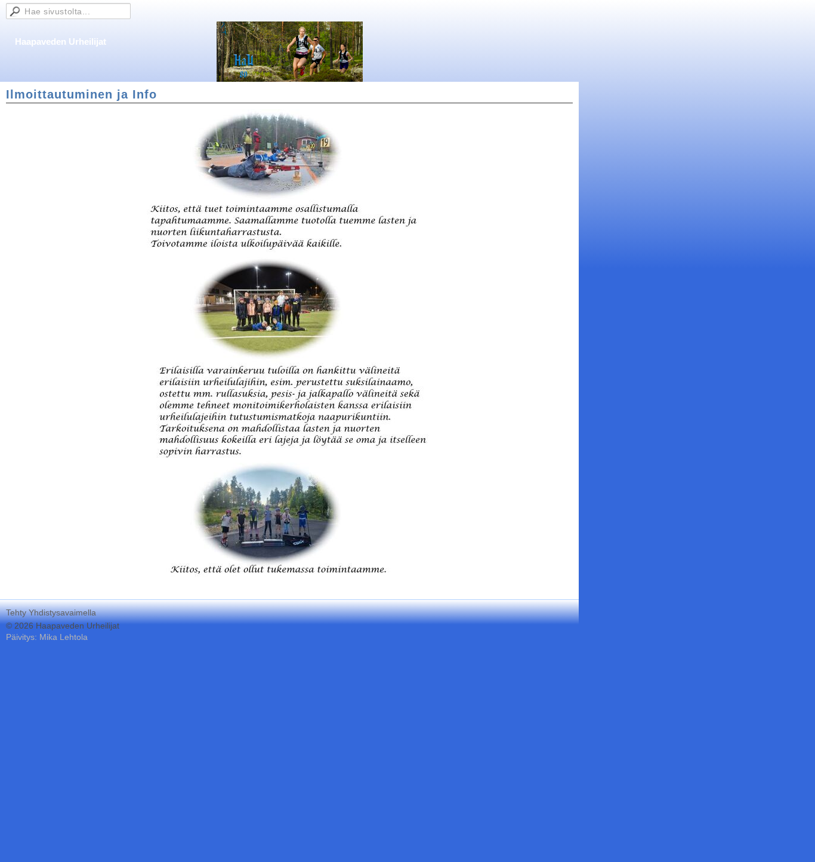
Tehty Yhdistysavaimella (51, 612)
